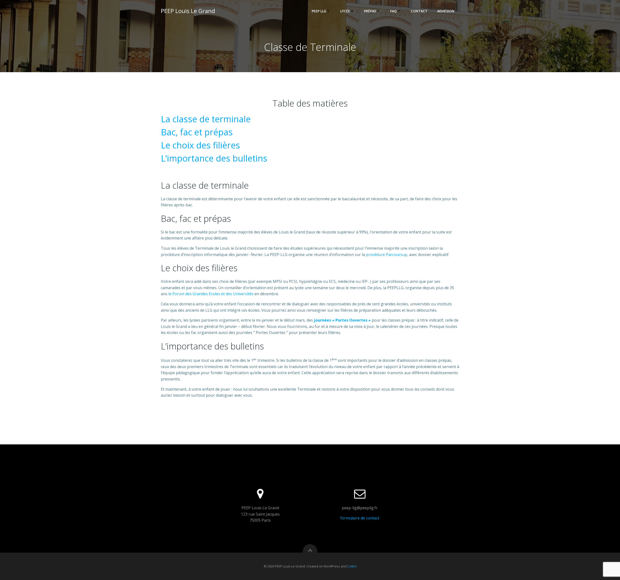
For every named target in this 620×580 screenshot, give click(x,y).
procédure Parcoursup (386, 254)
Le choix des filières (200, 145)
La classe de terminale (206, 119)
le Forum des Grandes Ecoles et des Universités (211, 293)
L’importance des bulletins (214, 158)
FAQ (393, 11)
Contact (419, 11)
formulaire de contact (359, 518)
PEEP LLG (319, 11)
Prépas (370, 11)
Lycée (345, 11)
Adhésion (445, 11)
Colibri (351, 566)
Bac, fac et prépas (197, 132)
